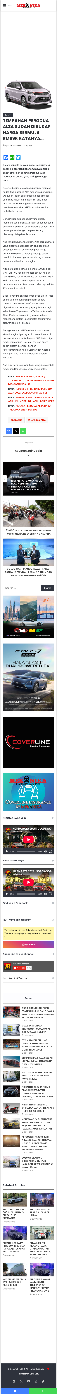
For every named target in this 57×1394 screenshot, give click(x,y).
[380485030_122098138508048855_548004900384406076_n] (28, 767)
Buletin (8, 115)
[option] (28, 479)
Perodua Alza (38, 419)
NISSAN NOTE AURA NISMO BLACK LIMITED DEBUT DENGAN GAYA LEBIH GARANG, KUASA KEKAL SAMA (38, 1091)
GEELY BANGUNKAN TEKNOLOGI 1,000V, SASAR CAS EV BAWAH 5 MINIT (36, 1029)
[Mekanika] (28, 5)
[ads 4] (28, 810)
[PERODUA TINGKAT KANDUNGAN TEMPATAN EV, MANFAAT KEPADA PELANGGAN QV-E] (42, 1270)
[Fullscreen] (50, 851)
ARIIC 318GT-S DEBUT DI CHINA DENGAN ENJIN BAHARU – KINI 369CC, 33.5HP (38, 1108)
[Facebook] (9, 431)
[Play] (6, 851)
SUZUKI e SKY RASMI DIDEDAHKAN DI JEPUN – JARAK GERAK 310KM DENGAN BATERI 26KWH (38, 1162)
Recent (28, 998)
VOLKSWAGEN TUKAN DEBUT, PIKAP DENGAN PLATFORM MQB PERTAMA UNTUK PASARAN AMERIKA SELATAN (26, 486)
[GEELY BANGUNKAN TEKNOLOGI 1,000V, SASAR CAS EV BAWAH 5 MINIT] (11, 1030)
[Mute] (45, 851)
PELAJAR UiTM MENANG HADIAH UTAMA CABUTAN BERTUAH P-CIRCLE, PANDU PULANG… (40, 1248)
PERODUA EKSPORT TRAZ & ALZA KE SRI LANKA (40, 1212)
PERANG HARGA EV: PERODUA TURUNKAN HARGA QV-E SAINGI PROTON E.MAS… (14, 1247)
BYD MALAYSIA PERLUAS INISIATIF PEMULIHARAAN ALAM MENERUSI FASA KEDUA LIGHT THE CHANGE (37, 1045)
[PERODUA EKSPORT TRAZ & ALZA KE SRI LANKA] (42, 1200)
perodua (17, 419)
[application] (28, 839)
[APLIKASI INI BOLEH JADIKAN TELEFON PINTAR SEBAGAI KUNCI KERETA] (11, 1076)
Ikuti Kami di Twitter (15, 978)
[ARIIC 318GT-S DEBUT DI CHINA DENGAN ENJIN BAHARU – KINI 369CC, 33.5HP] (11, 1109)
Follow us (29, 944)
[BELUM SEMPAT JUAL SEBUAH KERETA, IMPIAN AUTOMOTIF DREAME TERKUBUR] (11, 1062)
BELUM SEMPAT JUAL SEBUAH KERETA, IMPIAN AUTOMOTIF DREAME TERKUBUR (37, 1061)
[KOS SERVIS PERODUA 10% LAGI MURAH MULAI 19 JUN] (15, 1270)
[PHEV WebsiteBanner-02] (28, 710)
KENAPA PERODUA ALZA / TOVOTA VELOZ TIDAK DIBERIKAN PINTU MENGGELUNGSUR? (31, 380)
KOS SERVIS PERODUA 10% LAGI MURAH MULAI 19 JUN (14, 1282)
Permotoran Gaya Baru (28, 1374)
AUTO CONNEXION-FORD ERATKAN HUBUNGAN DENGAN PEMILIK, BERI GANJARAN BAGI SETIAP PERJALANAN (38, 1013)
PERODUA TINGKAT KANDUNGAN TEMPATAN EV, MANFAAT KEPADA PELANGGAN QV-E (40, 1285)
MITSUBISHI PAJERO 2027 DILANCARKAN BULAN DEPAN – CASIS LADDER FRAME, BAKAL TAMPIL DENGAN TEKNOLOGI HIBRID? (37, 1143)
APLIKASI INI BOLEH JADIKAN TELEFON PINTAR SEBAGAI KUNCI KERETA (37, 1075)
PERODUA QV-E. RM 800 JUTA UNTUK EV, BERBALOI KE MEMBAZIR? (14, 1214)
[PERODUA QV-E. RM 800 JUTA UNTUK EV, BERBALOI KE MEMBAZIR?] (15, 1200)
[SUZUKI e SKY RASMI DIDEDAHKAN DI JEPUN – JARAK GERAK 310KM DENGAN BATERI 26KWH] (11, 1162)
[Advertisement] (28, 48)
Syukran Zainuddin (13, 145)
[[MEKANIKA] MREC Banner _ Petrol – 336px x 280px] (28, 637)
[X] (16, 431)
